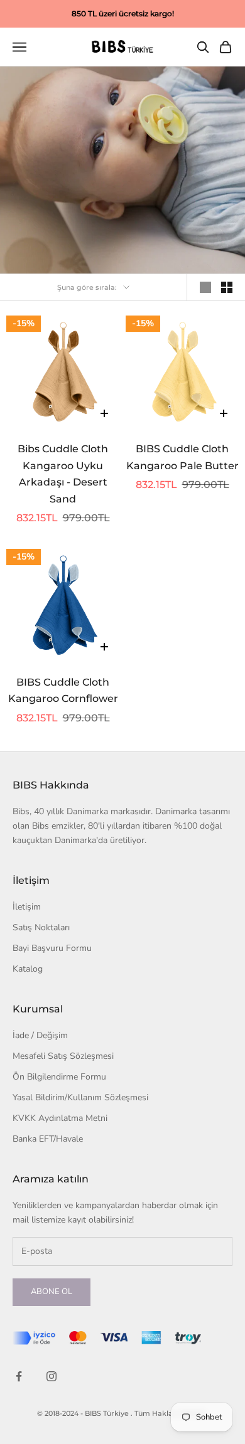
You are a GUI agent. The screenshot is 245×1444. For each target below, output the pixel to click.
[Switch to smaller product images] (226, 287)
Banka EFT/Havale (48, 1139)
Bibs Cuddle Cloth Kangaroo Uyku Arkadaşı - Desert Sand (63, 474)
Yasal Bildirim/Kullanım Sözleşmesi (80, 1097)
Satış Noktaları (41, 927)
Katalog (28, 969)
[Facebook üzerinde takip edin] (19, 1376)
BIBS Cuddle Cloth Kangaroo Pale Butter (182, 457)
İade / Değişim (40, 1035)
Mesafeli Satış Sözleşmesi (63, 1056)
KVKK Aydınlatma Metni (60, 1118)
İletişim (27, 907)
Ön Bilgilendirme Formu (59, 1077)
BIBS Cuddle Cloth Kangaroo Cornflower (63, 690)
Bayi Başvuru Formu (52, 948)
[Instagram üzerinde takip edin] (51, 1376)
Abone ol (51, 1291)
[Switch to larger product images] (205, 287)
